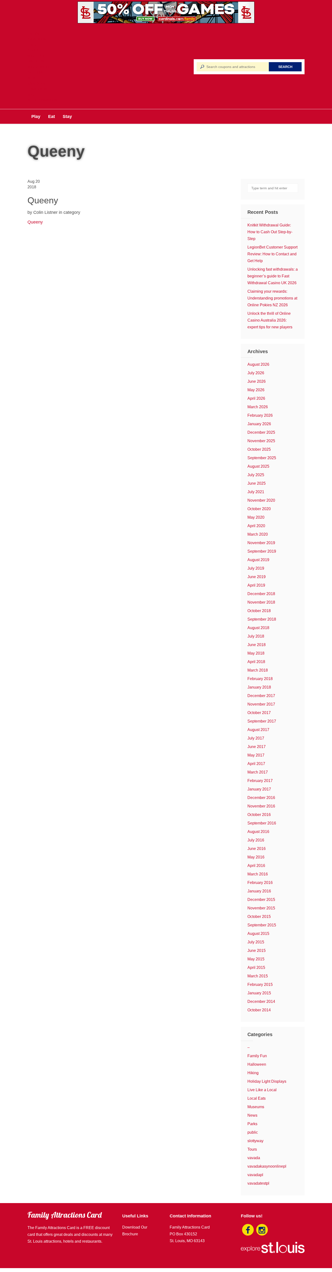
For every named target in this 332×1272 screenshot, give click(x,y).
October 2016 (259, 815)
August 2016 (258, 832)
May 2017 (255, 755)
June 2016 (256, 849)
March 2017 (257, 772)
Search (285, 67)
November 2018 (261, 602)
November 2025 (261, 441)
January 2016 (259, 891)
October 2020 (259, 509)
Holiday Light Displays (266, 1081)
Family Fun (257, 1056)
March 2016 (257, 874)
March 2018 (257, 670)
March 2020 (257, 534)
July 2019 (255, 568)
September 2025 (261, 458)
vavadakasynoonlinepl (266, 1166)
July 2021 (255, 492)
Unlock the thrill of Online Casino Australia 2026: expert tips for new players (269, 320)
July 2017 (255, 738)
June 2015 (256, 950)
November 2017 (261, 704)
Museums (255, 1107)
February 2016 (260, 883)
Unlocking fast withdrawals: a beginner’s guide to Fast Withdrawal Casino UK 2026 (272, 276)
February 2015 (260, 984)
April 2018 (256, 662)
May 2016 (255, 857)
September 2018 (261, 619)
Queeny (35, 222)
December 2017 (261, 696)
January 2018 (259, 687)
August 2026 (258, 364)
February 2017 (260, 781)
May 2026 (255, 390)
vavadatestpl (258, 1183)
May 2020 (255, 517)
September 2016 (261, 823)
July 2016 (255, 840)
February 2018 (260, 679)
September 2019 (261, 551)
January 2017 (259, 789)
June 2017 (256, 747)
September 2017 (261, 721)
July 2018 (255, 636)
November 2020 (261, 500)
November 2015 (261, 908)
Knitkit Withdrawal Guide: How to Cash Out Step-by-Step (269, 232)
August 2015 (258, 933)
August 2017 (258, 730)
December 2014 (261, 1001)
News (252, 1115)
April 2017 (256, 764)
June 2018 (256, 645)
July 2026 (255, 373)
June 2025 (256, 483)
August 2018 (258, 628)
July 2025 (255, 475)
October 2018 (259, 611)
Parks (252, 1124)
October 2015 (259, 917)
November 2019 (261, 543)
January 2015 (259, 993)
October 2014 (259, 1010)
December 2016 (261, 798)
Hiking (253, 1073)
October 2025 (259, 449)
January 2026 (259, 424)
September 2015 (261, 925)
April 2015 (256, 967)
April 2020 (256, 526)
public (252, 1132)
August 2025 (258, 466)
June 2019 (256, 577)
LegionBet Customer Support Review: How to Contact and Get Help (272, 254)
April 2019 (256, 585)
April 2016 (256, 866)
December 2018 (261, 594)
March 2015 (257, 976)
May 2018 (255, 653)
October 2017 (259, 713)
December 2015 (261, 900)
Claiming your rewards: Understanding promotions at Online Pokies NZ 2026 (272, 298)
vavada (253, 1158)
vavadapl (255, 1175)
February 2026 (260, 415)
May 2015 (255, 959)
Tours (252, 1149)
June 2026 (256, 381)
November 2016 (261, 806)
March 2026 (257, 407)
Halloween (256, 1064)
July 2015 (255, 942)
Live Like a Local (262, 1090)
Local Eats (256, 1098)
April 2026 (256, 398)
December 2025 (261, 432)
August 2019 (258, 560)
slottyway (255, 1141)
